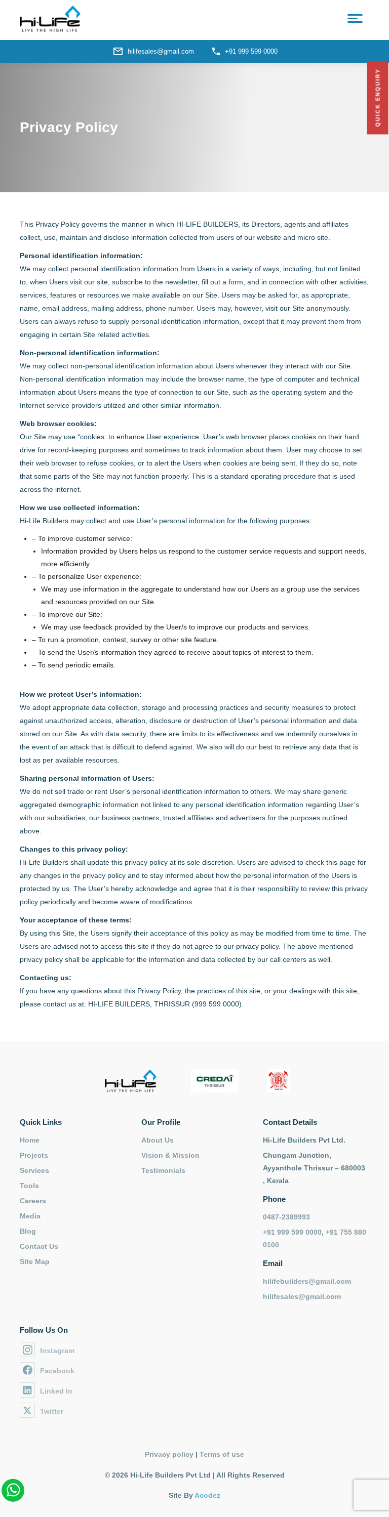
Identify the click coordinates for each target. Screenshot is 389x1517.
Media (30, 1216)
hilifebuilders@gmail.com (307, 1281)
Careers (33, 1201)
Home (30, 1140)
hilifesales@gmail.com (161, 51)
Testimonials (163, 1170)
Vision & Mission (170, 1155)
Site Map (35, 1261)
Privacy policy (169, 1454)
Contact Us (39, 1246)
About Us (157, 1140)
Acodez (207, 1495)
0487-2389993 (286, 1217)
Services (34, 1170)
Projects (34, 1155)
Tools (29, 1186)
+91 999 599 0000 (251, 51)
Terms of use (222, 1454)
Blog (28, 1231)
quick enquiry (378, 98)
